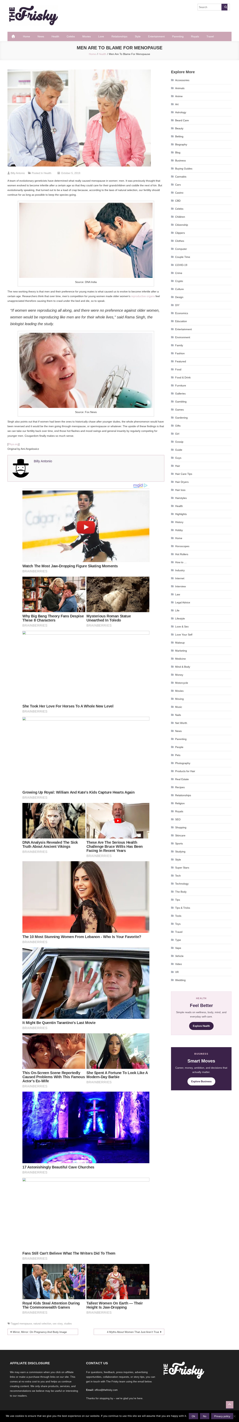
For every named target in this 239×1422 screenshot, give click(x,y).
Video (178, 964)
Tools (178, 915)
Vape (178, 947)
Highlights (181, 514)
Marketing (181, 650)
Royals (195, 36)
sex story (58, 1323)
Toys (178, 923)
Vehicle (179, 955)
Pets (177, 755)
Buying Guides (183, 168)
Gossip (179, 441)
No (204, 1416)
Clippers (180, 232)
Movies (86, 36)
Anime (179, 96)
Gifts (178, 425)
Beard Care (182, 120)
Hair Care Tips (183, 473)
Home (26, 36)
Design (179, 297)
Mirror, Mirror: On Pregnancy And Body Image (40, 1331)
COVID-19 (181, 264)
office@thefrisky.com (106, 1390)
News (41, 36)
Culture (179, 289)
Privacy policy (222, 1416)
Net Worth (181, 722)
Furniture (180, 385)
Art (177, 104)
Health (55, 36)
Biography (181, 144)
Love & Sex (182, 626)
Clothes (179, 240)
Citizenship (181, 224)
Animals (179, 88)
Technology (182, 883)
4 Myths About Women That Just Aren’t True (133, 1331)
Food (178, 369)
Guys (178, 457)
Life (177, 610)
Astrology (180, 112)
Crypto (179, 281)
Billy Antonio (18, 173)
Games (179, 409)
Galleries (180, 393)
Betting (179, 136)
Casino (179, 192)
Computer (181, 248)
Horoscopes (182, 546)
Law (177, 594)
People (179, 747)
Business (180, 160)
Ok (193, 1416)
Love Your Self (183, 634)
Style (138, 36)
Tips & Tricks (182, 907)
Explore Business (201, 1081)
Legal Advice (182, 602)
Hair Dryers (182, 481)
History (179, 522)
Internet (179, 578)
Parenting (178, 36)
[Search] (224, 7)
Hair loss (180, 489)
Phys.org (13, 444)
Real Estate (182, 779)
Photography (182, 763)
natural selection (42, 1323)
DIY (177, 305)
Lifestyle (180, 618)
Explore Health (201, 1026)
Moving (179, 698)
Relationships (119, 36)
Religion (180, 803)
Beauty (179, 128)
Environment (182, 337)
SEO (178, 819)
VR (177, 972)
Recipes (180, 787)
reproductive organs (143, 296)
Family (179, 345)
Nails (178, 714)
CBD (178, 200)
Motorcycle (181, 682)
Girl (177, 433)
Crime (178, 273)
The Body (181, 891)
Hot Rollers (181, 554)
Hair (177, 465)
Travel (210, 36)
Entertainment (156, 36)
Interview (180, 586)
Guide (178, 449)
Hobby (179, 530)
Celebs (71, 36)
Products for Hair (185, 771)
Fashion (180, 353)
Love (101, 36)
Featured (180, 361)
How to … (181, 562)
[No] (234, 1416)
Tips (177, 899)
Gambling (181, 401)
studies (68, 1323)
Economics (181, 313)
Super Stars (182, 867)
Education (181, 321)
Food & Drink (183, 377)
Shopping (180, 827)
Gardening (181, 417)
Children (180, 216)
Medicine (180, 658)
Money (179, 674)
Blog (177, 152)
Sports (179, 843)
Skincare (180, 835)
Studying (180, 851)
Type (178, 939)
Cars (178, 184)
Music (178, 706)
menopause (25, 1323)
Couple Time (182, 256)
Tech (178, 875)
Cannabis (180, 176)
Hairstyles (181, 497)
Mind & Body (182, 666)
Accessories (182, 80)
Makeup (180, 642)
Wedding (180, 980)
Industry (180, 570)
